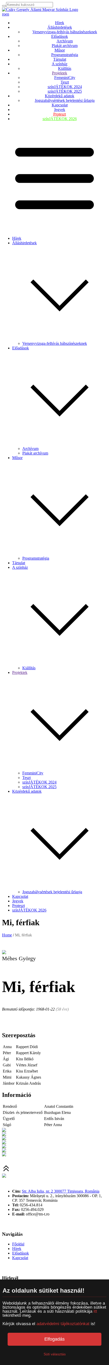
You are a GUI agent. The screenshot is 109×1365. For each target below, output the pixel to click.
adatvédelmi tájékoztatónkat (63, 1323)
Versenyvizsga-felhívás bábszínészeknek (64, 32)
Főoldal (18, 1244)
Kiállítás (64, 68)
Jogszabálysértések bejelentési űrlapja (65, 100)
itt (95, 1311)
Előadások (59, 36)
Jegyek (59, 109)
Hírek (59, 23)
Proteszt (59, 114)
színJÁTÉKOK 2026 (60, 119)
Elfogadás (54, 1339)
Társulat (59, 59)
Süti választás (55, 1354)
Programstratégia (64, 55)
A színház (59, 64)
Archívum (65, 41)
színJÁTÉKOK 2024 (65, 87)
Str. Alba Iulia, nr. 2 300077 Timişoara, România (60, 1191)
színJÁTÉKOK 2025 (65, 91)
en (7, 14)
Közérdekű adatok (59, 96)
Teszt (65, 82)
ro (3, 14)
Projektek (59, 73)
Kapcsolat (60, 105)
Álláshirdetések (59, 27)
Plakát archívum (65, 45)
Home (7, 935)
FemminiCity (64, 77)
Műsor (60, 50)
